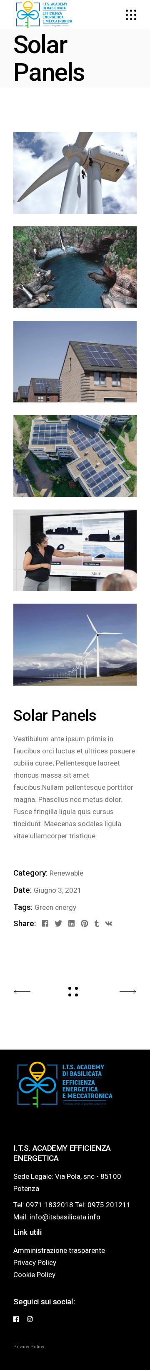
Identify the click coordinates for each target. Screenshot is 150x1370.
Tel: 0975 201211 (103, 1205)
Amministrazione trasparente (59, 1250)
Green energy (55, 907)
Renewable (66, 873)
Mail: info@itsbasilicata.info (56, 1217)
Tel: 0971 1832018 (43, 1205)
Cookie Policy (34, 1274)
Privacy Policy (34, 1262)
